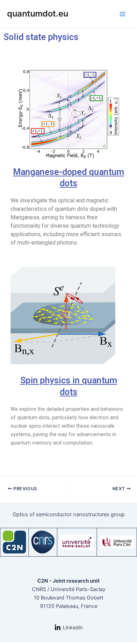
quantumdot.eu (37, 13)
